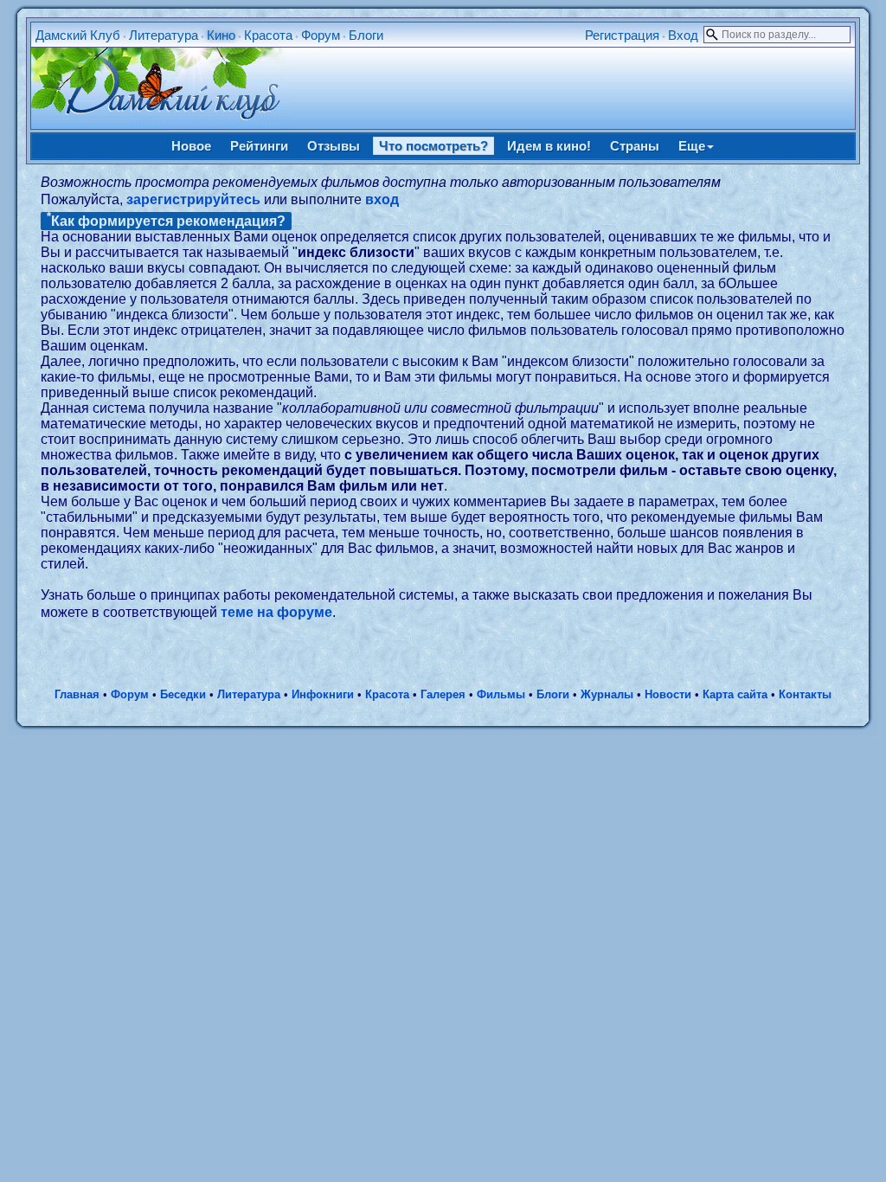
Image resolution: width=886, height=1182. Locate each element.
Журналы (607, 694)
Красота (268, 35)
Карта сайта (735, 694)
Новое (191, 145)
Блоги (366, 35)
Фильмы (501, 694)
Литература (163, 35)
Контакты (805, 694)
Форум (320, 35)
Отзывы (333, 145)
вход (382, 199)
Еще (691, 145)
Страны (634, 145)
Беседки (183, 694)
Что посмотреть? (433, 145)
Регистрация (622, 35)
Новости (668, 694)
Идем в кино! (549, 145)
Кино (221, 35)
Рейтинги (259, 145)
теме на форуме (276, 612)
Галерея (443, 694)
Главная (77, 694)
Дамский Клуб (77, 35)
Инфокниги (323, 694)
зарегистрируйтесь (193, 199)
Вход (683, 35)
